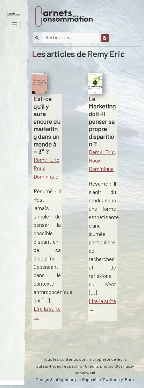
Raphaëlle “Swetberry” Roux (108, 379)
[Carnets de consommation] (13, 13)
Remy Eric (46, 160)
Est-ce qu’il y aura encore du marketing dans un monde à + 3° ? (47, 125)
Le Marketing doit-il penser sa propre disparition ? (102, 121)
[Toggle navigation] (14, 24)
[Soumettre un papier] (105, 37)
